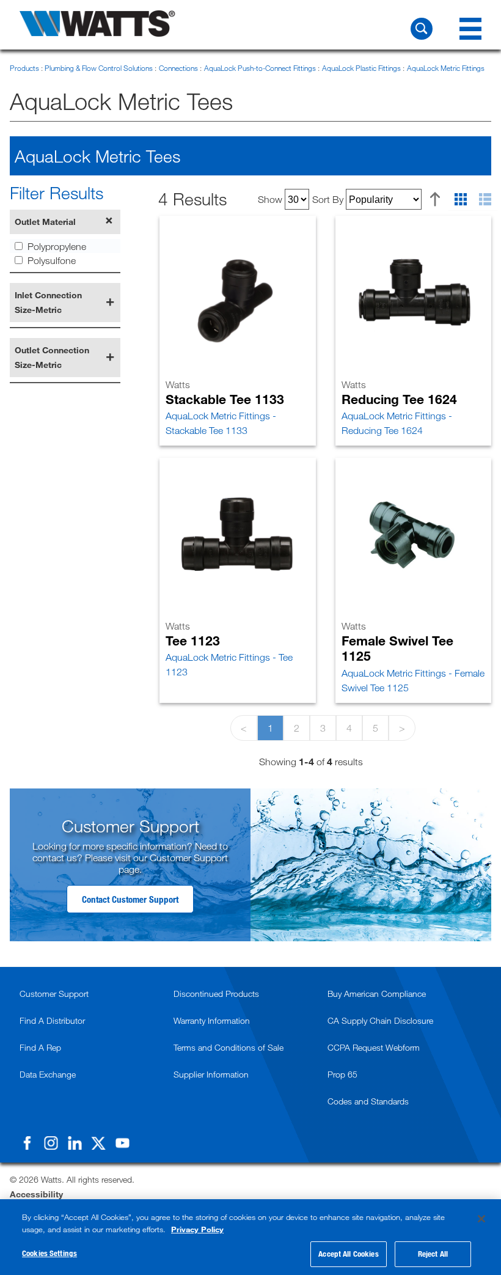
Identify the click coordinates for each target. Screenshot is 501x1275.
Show (270, 199)
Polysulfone (51, 260)
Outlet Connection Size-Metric (52, 357)
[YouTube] (122, 1143)
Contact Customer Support (130, 899)
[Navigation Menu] (470, 29)
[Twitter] (98, 1143)
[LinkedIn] (74, 1143)
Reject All (433, 1253)
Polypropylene (56, 246)
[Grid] (460, 200)
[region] (250, 1237)
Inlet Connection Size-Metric (48, 302)
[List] (485, 200)
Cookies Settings (49, 1253)
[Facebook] (27, 1143)
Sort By (327, 199)
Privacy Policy (197, 1229)
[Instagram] (50, 1143)
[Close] (481, 1218)
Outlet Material (45, 221)
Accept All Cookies (348, 1253)
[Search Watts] (422, 29)
